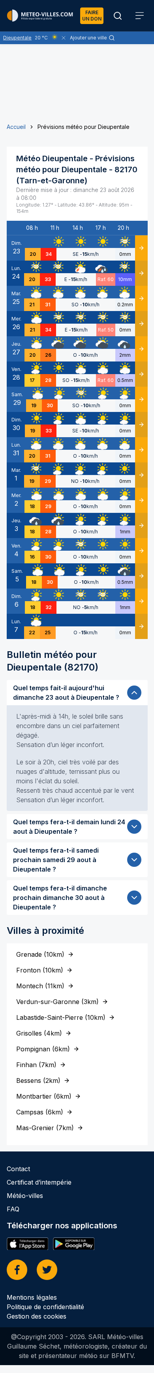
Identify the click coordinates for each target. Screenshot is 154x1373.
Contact (18, 1169)
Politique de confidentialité (45, 1307)
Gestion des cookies (36, 1316)
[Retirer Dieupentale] (63, 38)
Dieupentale (17, 38)
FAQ (13, 1209)
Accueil (16, 126)
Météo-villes (25, 1196)
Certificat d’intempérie (39, 1182)
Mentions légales (32, 1297)
